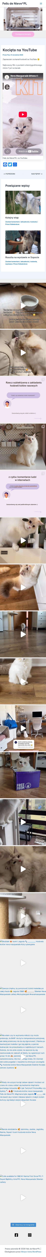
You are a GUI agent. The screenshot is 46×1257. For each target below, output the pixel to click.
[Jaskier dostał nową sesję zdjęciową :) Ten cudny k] (23, 447)
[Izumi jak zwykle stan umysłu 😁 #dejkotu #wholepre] (23, 306)
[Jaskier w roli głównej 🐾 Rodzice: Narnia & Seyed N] (23, 916)
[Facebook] (16, 1235)
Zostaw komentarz (12, 222)
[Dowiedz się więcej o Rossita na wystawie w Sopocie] (22, 242)
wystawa (8, 264)
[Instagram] (30, 1235)
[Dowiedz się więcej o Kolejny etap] (22, 202)
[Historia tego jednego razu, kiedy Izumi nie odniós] (23, 822)
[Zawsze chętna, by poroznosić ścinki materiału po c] (23, 1010)
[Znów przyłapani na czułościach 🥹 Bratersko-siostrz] (23, 869)
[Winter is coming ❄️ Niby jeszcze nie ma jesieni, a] (23, 681)
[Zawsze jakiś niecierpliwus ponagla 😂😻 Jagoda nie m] (23, 587)
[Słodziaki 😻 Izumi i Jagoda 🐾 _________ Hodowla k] (23, 963)
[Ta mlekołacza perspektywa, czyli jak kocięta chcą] (23, 728)
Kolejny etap (12, 217)
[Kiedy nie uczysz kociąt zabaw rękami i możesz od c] (23, 1104)
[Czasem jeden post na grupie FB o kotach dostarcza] (23, 494)
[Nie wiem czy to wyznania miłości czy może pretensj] (23, 1057)
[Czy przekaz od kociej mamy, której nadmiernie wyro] (23, 775)
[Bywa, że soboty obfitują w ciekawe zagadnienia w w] (23, 400)
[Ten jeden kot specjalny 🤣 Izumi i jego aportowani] (23, 634)
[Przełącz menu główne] (41, 3)
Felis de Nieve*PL (14, 3)
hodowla (33, 222)
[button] (23, 34)
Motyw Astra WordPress (31, 1252)
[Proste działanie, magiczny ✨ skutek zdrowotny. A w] (23, 540)
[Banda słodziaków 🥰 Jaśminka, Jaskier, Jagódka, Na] (23, 1151)
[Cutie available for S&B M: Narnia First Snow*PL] (23, 1198)
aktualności (25, 222)
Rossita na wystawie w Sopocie (22, 257)
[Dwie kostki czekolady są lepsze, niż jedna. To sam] (23, 353)
